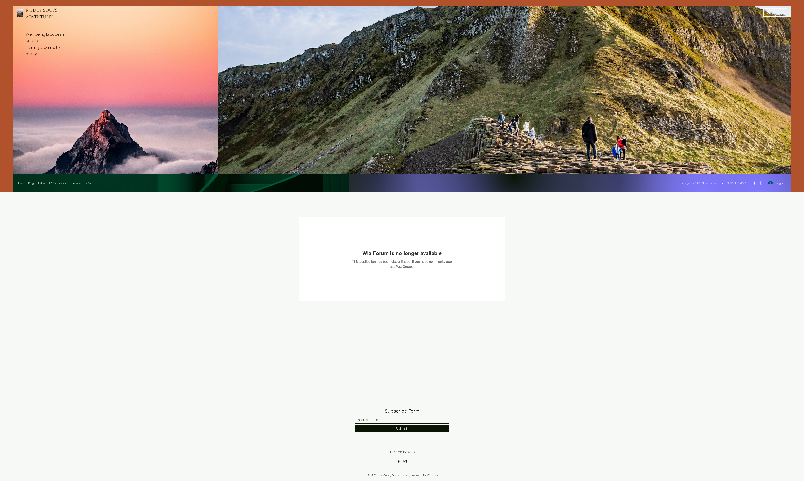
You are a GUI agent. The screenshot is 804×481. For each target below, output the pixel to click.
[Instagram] (761, 183)
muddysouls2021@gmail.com (698, 183)
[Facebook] (754, 183)
